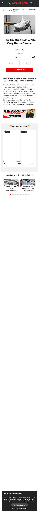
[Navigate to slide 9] (26, 170)
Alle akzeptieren (19, 505)
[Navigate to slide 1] (5, 170)
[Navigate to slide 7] (21, 170)
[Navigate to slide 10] (28, 170)
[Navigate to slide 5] (15, 170)
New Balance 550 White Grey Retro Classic (24, 10)
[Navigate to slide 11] (31, 170)
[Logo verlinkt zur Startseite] (19, 3)
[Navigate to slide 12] (33, 170)
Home (5, 10)
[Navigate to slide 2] (7, 170)
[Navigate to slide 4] (13, 170)
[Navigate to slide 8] (23, 170)
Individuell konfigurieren (19, 509)
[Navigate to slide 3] (10, 170)
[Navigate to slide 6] (18, 170)
